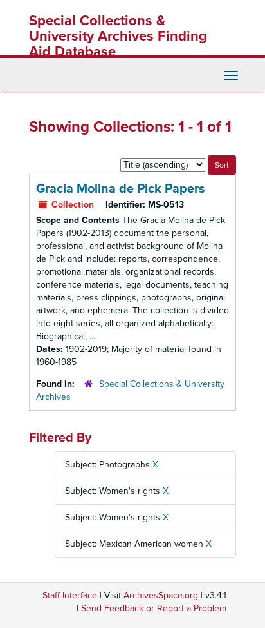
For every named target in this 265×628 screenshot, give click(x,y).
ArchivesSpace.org (160, 595)
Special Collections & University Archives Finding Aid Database (118, 36)
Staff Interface (69, 595)
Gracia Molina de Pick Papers (120, 189)
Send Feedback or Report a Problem (153, 608)
